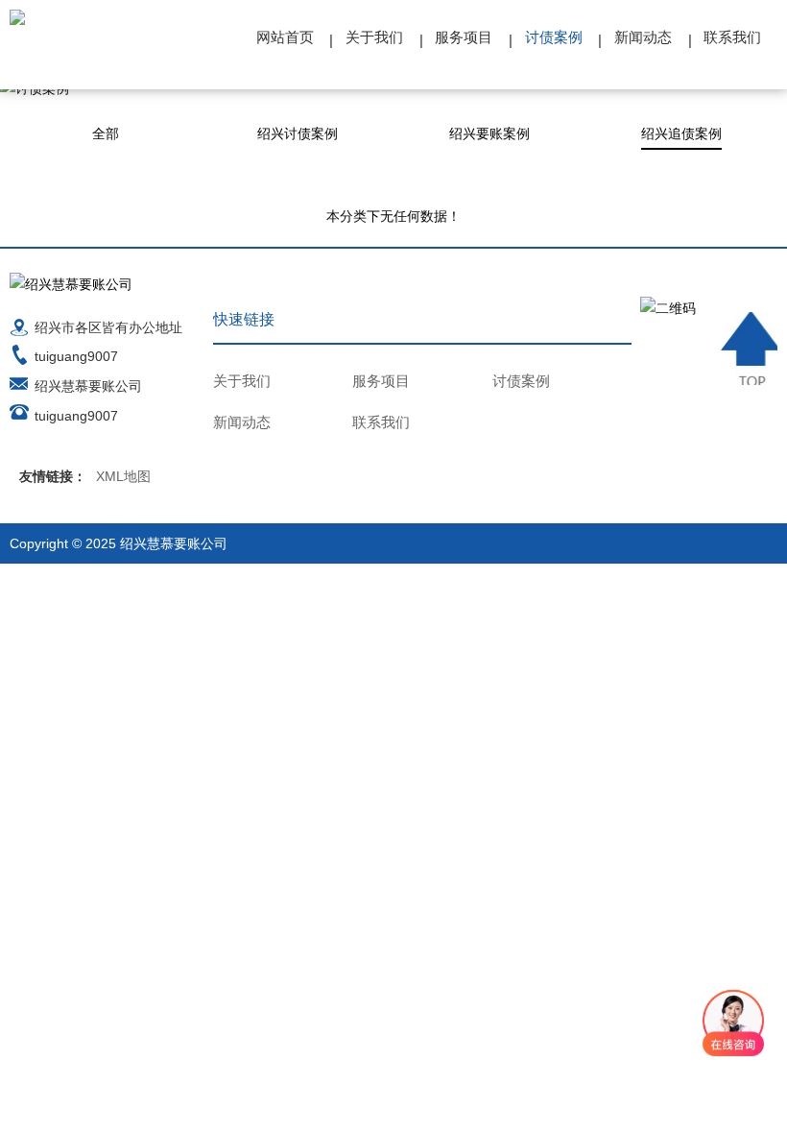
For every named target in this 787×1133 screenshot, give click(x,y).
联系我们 (732, 37)
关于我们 (374, 37)
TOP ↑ (749, 349)
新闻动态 (643, 37)
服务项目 (463, 37)
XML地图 (123, 476)
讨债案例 (554, 37)
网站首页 (285, 37)
